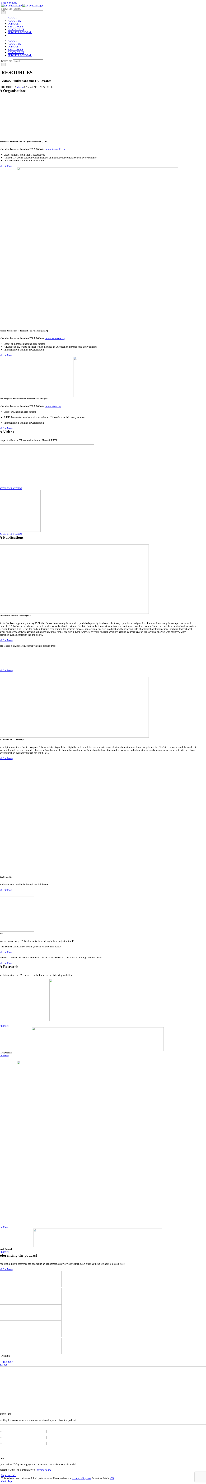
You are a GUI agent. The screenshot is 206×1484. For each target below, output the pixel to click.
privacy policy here (81, 1478)
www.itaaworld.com (55, 149)
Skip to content (9, 2)
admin (20, 87)
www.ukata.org (53, 406)
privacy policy (44, 1470)
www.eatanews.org (55, 338)
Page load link (8, 1475)
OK (112, 1478)
